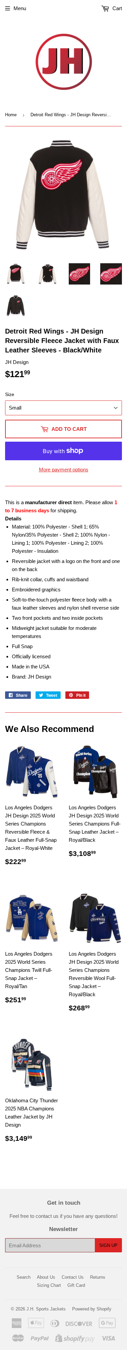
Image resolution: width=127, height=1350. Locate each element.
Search (23, 1277)
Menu (20, 8)
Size (9, 394)
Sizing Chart (49, 1285)
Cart (116, 8)
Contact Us (73, 1277)
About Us (46, 1277)
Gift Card (76, 1285)
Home (11, 114)
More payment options (63, 469)
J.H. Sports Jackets (46, 1308)
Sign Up (108, 1245)
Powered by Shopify (91, 1308)
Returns (97, 1277)
